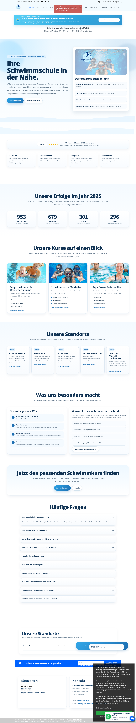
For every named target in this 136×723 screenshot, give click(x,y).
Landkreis (64, 646)
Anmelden (108, 2)
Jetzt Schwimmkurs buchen (60, 307)
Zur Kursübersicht (62, 488)
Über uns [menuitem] (82, 7)
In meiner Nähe (91, 646)
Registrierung (118, 2)
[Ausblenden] (134, 717)
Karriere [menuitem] (112, 7)
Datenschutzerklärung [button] (103, 708)
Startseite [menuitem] (31, 7)
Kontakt (77, 488)
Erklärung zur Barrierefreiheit (39, 719)
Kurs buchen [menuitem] (41, 7)
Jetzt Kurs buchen (15, 100)
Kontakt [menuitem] (104, 7)
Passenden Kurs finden (17, 310)
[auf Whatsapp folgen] (49, 2)
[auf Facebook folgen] (46, 2)
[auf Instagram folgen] (42, 2)
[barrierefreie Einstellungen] (99, 2)
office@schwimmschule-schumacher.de (92, 704)
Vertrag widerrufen (75, 719)
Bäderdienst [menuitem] (94, 7)
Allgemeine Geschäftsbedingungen (57, 719)
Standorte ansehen (15, 366)
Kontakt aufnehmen (33, 100)
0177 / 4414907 (83, 701)
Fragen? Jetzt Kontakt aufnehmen (85, 449)
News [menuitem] (51, 7)
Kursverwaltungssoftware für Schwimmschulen (75, 721)
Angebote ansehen (99, 307)
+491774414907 (35, 2)
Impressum (18, 719)
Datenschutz (26, 719)
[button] (119, 7)
